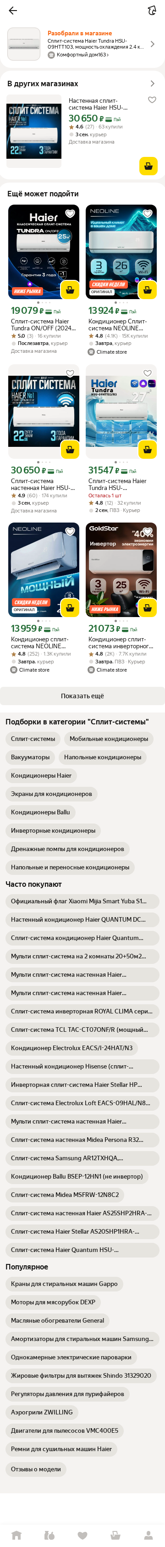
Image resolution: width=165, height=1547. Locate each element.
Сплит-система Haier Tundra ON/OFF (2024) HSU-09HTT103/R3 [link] (42, 325)
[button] (12, 10)
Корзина (115, 1536)
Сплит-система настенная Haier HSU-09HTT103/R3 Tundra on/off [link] (41, 484)
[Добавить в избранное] (152, 100)
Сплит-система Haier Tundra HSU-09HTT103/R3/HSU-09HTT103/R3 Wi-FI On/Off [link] (117, 484)
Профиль (148, 1536)
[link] (33, 739)
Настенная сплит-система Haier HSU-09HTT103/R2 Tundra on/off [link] (97, 104)
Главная (16, 1536)
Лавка (49, 1536)
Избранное (82, 1536)
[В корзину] (148, 166)
